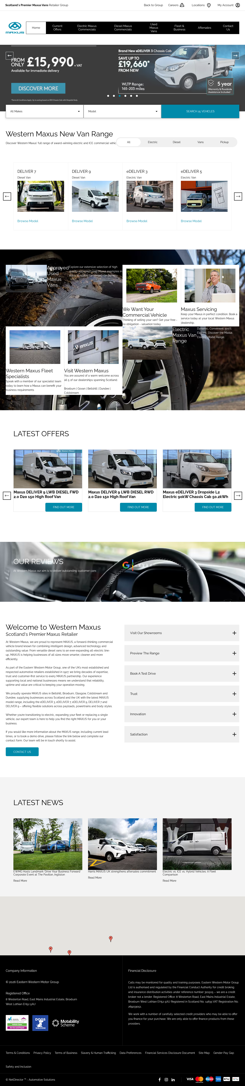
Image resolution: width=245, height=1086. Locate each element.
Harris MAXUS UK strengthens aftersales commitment (122, 871)
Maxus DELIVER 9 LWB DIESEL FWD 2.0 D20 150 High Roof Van (46, 494)
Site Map (204, 1052)
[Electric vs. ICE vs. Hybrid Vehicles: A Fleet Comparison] (197, 844)
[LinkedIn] (173, 1079)
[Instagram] (166, 1079)
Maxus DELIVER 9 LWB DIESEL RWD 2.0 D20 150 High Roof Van (121, 494)
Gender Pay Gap (223, 1052)
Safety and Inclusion (18, 1066)
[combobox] (44, 111)
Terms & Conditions (18, 1052)
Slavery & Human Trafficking (98, 1052)
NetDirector (16, 1079)
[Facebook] (159, 1079)
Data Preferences (130, 1052)
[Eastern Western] (15, 28)
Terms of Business (66, 1052)
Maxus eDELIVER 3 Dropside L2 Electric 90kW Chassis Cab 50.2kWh (195, 494)
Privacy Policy (42, 1052)
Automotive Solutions (42, 1079)
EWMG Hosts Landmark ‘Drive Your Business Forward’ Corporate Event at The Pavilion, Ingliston (47, 873)
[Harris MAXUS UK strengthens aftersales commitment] (122, 844)
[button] (111, 939)
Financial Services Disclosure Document (170, 1052)
